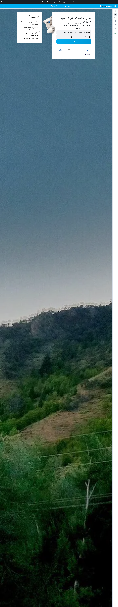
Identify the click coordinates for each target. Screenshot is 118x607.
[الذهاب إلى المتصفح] (115, 24)
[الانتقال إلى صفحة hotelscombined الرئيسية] (106, 6)
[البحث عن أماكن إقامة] (115, 14)
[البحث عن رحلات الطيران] (115, 11)
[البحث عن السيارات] (115, 17)
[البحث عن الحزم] (115, 21)
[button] (2, 2)
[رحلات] (115, 29)
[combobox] (83, 28)
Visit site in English (47, 2)
